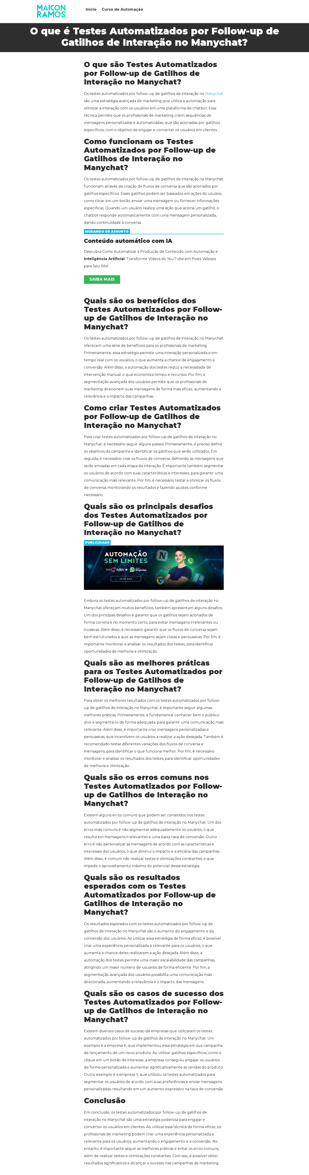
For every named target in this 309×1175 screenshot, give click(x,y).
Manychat (214, 94)
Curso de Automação (122, 9)
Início (91, 9)
